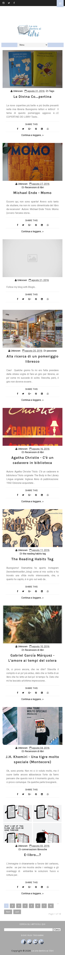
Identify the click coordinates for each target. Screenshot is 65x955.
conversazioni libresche (34, 849)
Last (17, 912)
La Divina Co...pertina (32, 97)
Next (8, 912)
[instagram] (3, 3)
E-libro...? (32, 855)
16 (51, 906)
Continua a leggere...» (32, 135)
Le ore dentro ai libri (42, 950)
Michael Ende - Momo (32, 193)
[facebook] (14, 3)
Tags (51, 91)
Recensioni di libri (34, 187)
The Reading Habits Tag (32, 559)
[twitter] (9, 3)
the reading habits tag (34, 553)
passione (52, 350)
